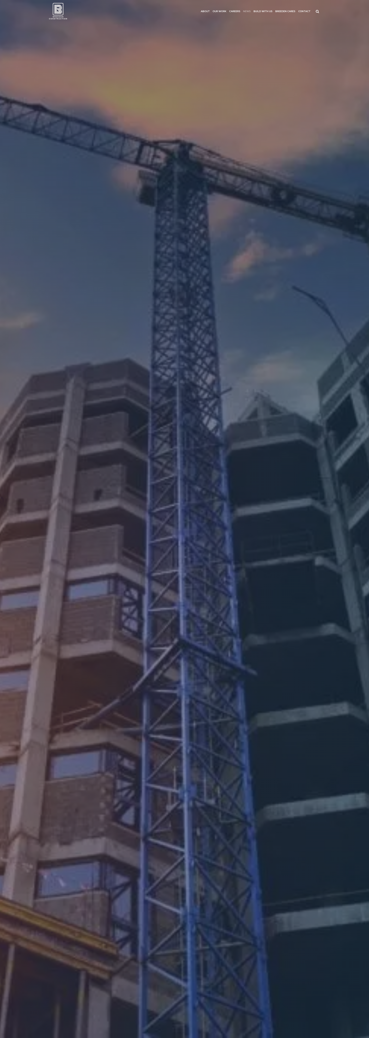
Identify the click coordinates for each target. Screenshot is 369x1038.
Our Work (219, 11)
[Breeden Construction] (58, 11)
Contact (304, 11)
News (247, 11)
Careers (234, 11)
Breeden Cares (285, 11)
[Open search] (317, 11)
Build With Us (263, 11)
